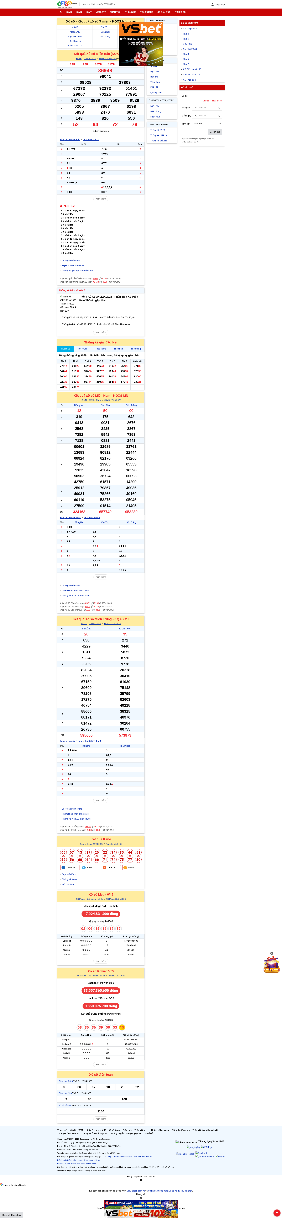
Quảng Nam (156, 92)
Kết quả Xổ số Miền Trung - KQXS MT (101, 619)
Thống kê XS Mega (158, 124)
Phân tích (115, 12)
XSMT (89, 12)
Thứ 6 (186, 38)
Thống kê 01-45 (157, 130)
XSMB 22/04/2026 (107, 58)
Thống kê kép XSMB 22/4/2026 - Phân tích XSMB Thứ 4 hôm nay (96, 324)
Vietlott (101, 12)
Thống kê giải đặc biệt (100, 342)
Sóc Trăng (105, 36)
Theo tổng (136, 349)
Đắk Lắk (154, 87)
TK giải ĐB (65, 349)
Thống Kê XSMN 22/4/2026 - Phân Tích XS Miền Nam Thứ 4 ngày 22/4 (108, 298)
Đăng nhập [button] (220, 4)
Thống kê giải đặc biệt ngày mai (126, 1133)
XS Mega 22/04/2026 (116, 899)
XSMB (69, 12)
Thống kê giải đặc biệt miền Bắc (77, 270)
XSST (89, 610)
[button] (141, 1181)
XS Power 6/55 (190, 49)
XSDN (87, 603)
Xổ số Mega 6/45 (101, 894)
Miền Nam (155, 116)
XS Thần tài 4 (189, 80)
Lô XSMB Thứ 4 (91, 139)
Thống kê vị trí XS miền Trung (76, 818)
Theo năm (119, 349)
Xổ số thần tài (65, 1105)
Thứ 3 (186, 54)
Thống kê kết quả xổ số (72, 290)
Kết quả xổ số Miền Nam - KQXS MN (101, 395)
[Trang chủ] (60, 12)
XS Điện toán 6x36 (192, 69)
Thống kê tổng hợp (181, 1130)
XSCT (87, 606)
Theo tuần (83, 349)
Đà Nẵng (86, 628)
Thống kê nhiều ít (158, 135)
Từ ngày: (186, 107)
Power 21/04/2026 (116, 976)
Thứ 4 (186, 33)
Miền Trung (155, 111)
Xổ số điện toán (101, 1074)
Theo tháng (100, 349)
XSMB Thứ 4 (90, 58)
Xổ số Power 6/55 (101, 971)
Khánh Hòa (125, 628)
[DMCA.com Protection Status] (185, 1154)
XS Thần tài (75, 41)
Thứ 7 (186, 64)
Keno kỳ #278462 (114, 844)
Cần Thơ (105, 27)
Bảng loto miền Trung (71, 741)
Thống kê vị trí (141, 1130)
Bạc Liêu (154, 71)
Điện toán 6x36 (75, 36)
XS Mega (80, 899)
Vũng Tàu (155, 82)
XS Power (81, 976)
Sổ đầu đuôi (164, 12)
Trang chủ (62, 1130)
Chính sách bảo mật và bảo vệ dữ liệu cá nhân (76, 1164)
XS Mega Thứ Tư (95, 899)
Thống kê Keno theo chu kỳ (205, 1130)
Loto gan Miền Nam (71, 585)
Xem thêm (101, 198)
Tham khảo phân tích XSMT (75, 813)
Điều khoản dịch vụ (136, 1190)
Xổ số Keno (114, 1130)
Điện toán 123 (75, 45)
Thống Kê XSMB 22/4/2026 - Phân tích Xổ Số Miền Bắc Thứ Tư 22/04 (98, 317)
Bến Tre (154, 76)
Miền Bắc (155, 106)
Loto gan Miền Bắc (71, 260)
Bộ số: (185, 96)
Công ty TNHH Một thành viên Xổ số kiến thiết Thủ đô (129, 1157)
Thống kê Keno (69, 879)
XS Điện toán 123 (191, 74)
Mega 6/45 (75, 32)
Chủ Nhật (187, 43)
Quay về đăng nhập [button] (11, 1215)
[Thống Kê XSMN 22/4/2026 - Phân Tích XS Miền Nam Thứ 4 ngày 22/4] (68, 304)
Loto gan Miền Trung (72, 808)
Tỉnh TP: (186, 123)
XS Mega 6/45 (190, 28)
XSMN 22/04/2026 (112, 400)
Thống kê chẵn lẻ (158, 140)
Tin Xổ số (180, 12)
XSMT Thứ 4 (95, 623)
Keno (82, 844)
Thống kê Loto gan (160, 1130)
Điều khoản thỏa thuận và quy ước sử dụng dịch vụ (78, 1160)
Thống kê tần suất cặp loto (95, 1133)
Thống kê (130, 12)
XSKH (89, 830)
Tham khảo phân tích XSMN (75, 590)
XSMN (79, 12)
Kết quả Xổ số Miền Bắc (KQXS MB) (101, 54)
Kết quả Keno (101, 839)
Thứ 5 (186, 59)
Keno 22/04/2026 (95, 844)
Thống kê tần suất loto (68, 1133)
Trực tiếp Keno (69, 874)
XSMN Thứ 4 (95, 400)
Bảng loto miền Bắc (70, 139)
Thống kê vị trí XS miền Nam (75, 595)
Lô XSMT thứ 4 (93, 741)
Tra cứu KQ (146, 12)
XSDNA (88, 826)
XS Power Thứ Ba (97, 976)
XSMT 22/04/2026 (112, 623)
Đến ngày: (186, 115)
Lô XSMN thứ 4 (92, 517)
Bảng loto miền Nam (70, 517)
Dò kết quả (215, 132)
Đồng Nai (105, 32)
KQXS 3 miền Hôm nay (73, 265)
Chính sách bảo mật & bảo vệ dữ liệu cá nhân (170, 1190)
